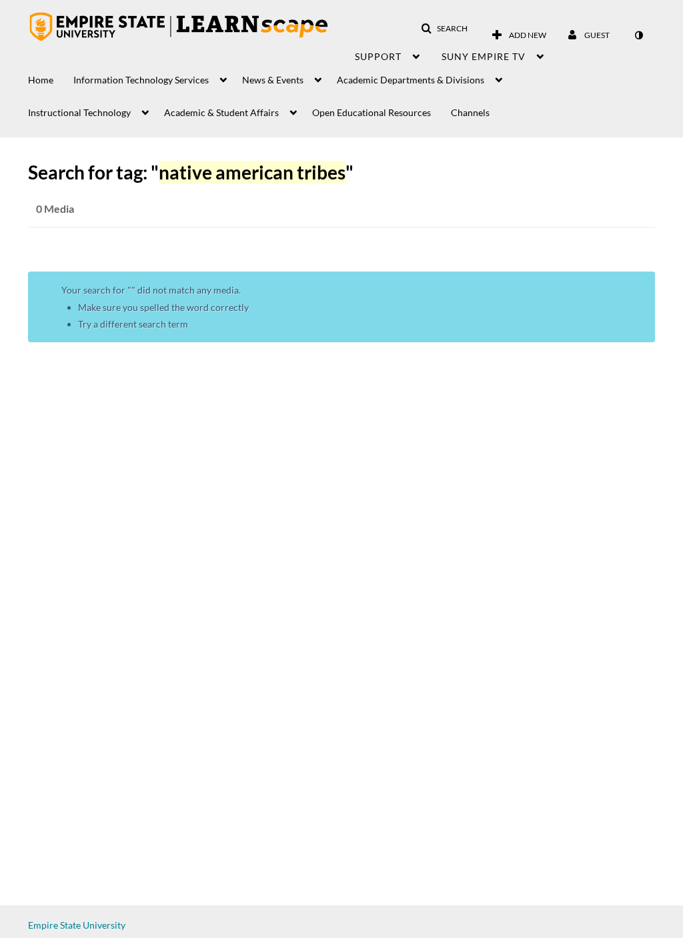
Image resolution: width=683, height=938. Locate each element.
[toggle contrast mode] (638, 35)
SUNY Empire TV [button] (484, 56)
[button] (444, 29)
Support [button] (378, 56)
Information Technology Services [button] (141, 79)
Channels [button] (470, 112)
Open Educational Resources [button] (371, 112)
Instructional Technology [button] (79, 112)
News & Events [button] (272, 79)
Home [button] (40, 79)
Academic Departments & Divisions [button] (410, 79)
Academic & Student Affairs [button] (221, 112)
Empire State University (76, 925)
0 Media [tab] (55, 208)
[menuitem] (50, 76)
